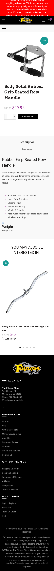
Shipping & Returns (10, 469)
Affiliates (6, 481)
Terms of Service (10, 490)
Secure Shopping (10, 473)
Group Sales (7, 485)
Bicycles (6, 421)
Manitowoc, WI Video (11, 434)
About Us (6, 438)
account (43, 20)
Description (27, 142)
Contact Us (7, 455)
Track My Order (9, 512)
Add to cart (28, 116)
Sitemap (6, 446)
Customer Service (10, 442)
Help (4, 516)
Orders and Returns (11, 451)
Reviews (27, 149)
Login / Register (9, 503)
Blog (4, 425)
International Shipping (12, 477)
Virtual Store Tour (10, 430)
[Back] (4, 28)
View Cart (6, 507)
